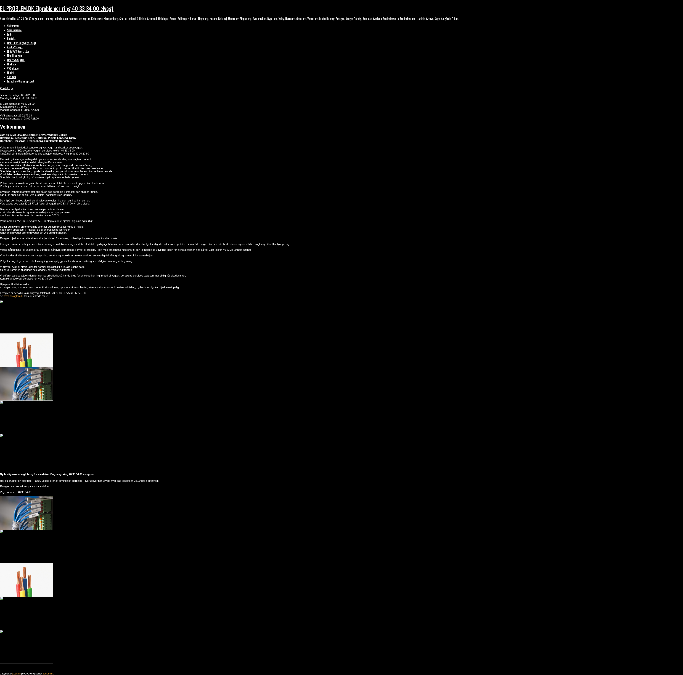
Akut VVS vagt (15, 47)
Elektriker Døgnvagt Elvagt (21, 43)
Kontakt (11, 38)
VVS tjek (11, 77)
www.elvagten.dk (13, 295)
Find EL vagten (14, 56)
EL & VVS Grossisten (18, 51)
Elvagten (16, 674)
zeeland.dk (48, 674)
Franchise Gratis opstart (20, 81)
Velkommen (13, 26)
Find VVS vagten (16, 60)
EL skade (11, 64)
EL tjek (10, 73)
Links (10, 34)
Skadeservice (14, 30)
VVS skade (12, 68)
